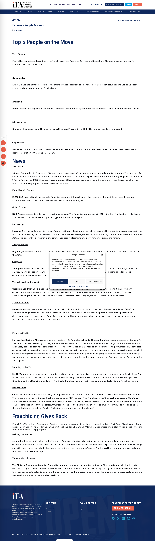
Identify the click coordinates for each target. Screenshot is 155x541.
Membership (135, 12)
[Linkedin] (123, 518)
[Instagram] (128, 518)
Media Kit (82, 5)
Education (74, 12)
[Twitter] (118, 518)
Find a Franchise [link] (96, 5)
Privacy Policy (82, 286)
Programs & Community (114, 12)
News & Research (45, 12)
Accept (60, 281)
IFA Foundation (59, 5)
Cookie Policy (71, 286)
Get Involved (71, 5)
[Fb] (113, 518)
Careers (48, 512)
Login (81, 509)
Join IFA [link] (138, 5)
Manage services (59, 275)
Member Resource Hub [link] (114, 5)
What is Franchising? (23, 12)
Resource (20, 30)
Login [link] (129, 5)
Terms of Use (72, 535)
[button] (102, 255)
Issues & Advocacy (91, 12)
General (17, 20)
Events (61, 12)
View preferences (94, 281)
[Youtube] (133, 518)
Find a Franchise (123, 508)
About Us (48, 5)
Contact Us (50, 509)
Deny (77, 281)
